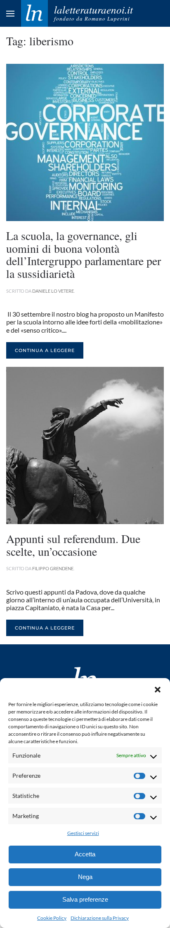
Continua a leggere (45, 350)
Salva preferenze (85, 899)
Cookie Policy (51, 918)
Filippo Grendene (52, 568)
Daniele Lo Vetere (53, 291)
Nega (85, 876)
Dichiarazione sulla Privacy (100, 918)
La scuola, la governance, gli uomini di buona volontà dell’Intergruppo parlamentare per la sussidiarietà (83, 254)
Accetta (85, 854)
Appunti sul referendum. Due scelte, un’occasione (73, 545)
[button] (157, 688)
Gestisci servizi (83, 833)
